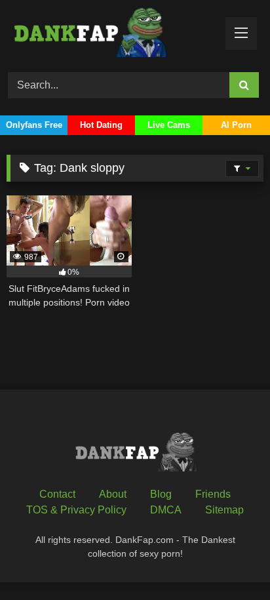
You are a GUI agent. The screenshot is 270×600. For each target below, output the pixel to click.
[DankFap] (111, 34)
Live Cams (168, 125)
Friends (213, 494)
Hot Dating (101, 125)
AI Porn (236, 125)
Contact (57, 494)
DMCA (166, 509)
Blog (161, 494)
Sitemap (224, 509)
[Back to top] (229, 561)
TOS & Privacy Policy (76, 509)
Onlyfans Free (34, 125)
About (112, 494)
